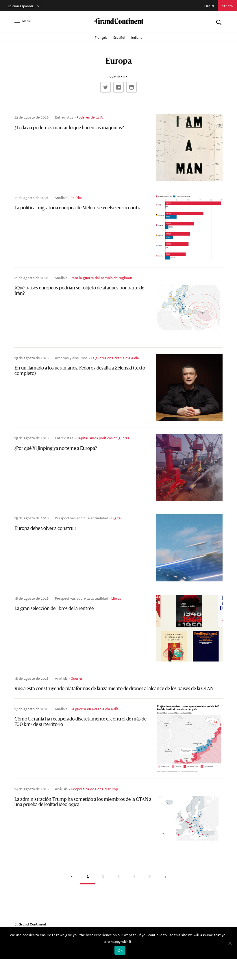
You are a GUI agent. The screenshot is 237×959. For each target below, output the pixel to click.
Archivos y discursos (71, 357)
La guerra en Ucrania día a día (115, 357)
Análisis (61, 197)
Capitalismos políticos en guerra (103, 437)
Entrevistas (64, 117)
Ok (120, 950)
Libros (116, 598)
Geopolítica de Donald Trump (94, 788)
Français (101, 37)
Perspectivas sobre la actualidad (81, 517)
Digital (116, 517)
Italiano (136, 37)
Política (77, 197)
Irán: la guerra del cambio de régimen (101, 277)
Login (209, 5)
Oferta (227, 5)
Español (119, 37)
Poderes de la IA (90, 117)
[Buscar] (219, 21)
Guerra (76, 678)
